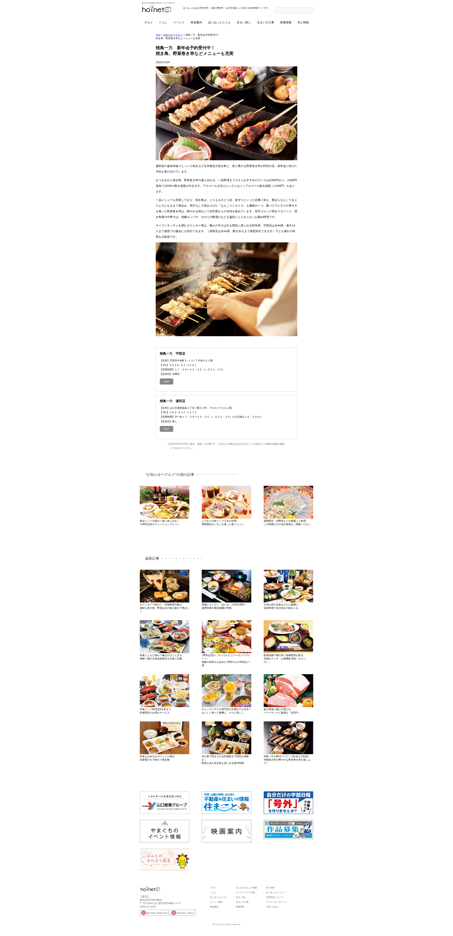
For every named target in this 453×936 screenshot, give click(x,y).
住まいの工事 (265, 22)
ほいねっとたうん (219, 22)
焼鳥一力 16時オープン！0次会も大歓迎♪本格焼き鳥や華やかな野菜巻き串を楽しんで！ (287, 759)
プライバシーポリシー (276, 902)
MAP (166, 381)
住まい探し (244, 22)
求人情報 (303, 22)
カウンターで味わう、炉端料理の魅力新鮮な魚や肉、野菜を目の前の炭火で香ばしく (164, 608)
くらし (163, 22)
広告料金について (274, 897)
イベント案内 (216, 902)
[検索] (311, 10)
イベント (179, 22)
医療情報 (285, 22)
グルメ (148, 22)
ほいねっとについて (275, 892)
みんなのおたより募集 (246, 887)
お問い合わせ (272, 906)
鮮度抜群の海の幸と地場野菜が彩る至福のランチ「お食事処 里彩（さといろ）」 (285, 658)
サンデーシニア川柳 (245, 892)
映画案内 (196, 22)
